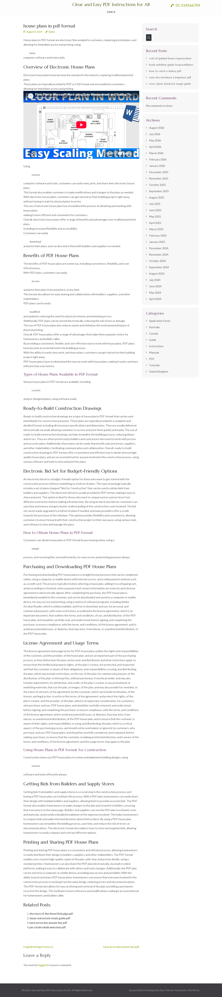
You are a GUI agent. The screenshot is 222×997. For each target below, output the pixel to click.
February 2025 (157, 235)
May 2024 (155, 292)
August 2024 (156, 273)
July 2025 (154, 203)
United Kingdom (158, 371)
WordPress (194, 990)
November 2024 (158, 254)
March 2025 (156, 229)
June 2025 (155, 210)
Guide (152, 339)
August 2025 (156, 197)
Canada (153, 333)
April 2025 (155, 222)
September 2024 (159, 267)
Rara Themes (166, 990)
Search (151, 29)
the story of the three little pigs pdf (51, 913)
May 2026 (155, 140)
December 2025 (158, 172)
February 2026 (157, 159)
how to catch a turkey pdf (165, 71)
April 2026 (155, 146)
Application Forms (159, 320)
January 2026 (157, 165)
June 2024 (155, 286)
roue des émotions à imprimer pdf (170, 77)
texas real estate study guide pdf (49, 918)
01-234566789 (187, 5)
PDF (151, 358)
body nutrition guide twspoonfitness (171, 64)
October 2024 (157, 260)
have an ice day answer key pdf (48, 922)
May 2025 (155, 216)
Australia (154, 327)
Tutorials (154, 365)
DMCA (111, 12)
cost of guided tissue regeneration (170, 58)
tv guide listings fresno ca (38, 946)
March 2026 (156, 153)
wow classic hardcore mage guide (170, 83)
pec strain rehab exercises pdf (47, 927)
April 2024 (155, 299)
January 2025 (157, 241)
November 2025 (158, 178)
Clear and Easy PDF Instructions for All (111, 4)
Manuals (154, 352)
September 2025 (159, 191)
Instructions (156, 346)
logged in (43, 965)
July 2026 (154, 134)
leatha (51, 31)
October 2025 (157, 184)
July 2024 (154, 280)
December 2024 (158, 248)
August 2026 (156, 127)
